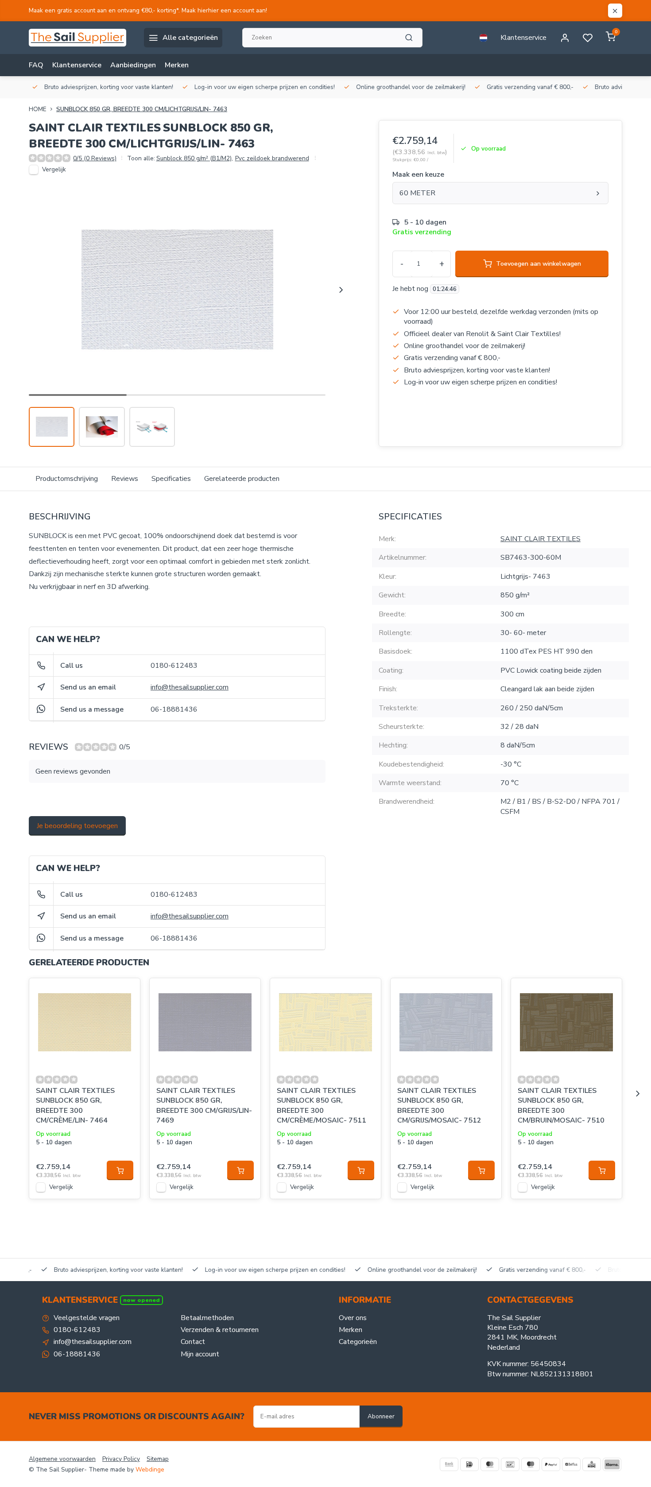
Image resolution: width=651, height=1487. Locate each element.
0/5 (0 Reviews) (94, 158)
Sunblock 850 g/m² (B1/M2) (194, 158)
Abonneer (381, 1417)
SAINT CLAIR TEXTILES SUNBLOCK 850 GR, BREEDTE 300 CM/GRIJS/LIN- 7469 (204, 1105)
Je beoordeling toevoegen (77, 826)
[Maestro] (530, 1464)
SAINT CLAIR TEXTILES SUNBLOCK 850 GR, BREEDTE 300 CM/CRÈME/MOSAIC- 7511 (321, 1105)
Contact (193, 1342)
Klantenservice (523, 38)
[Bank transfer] (449, 1464)
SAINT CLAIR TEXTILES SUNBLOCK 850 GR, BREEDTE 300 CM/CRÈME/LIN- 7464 (75, 1105)
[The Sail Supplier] (80, 37)
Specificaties (171, 479)
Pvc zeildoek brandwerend (272, 158)
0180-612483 (174, 665)
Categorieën (358, 1342)
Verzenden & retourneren (220, 1330)
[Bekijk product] (120, 1170)
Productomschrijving (66, 479)
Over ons (353, 1318)
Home (37, 109)
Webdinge (150, 1469)
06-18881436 (174, 709)
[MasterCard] (489, 1464)
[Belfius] (571, 1464)
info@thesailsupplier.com (190, 687)
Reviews (124, 479)
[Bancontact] (510, 1464)
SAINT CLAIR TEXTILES (540, 539)
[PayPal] (551, 1464)
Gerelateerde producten (241, 479)
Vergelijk (54, 169)
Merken (177, 65)
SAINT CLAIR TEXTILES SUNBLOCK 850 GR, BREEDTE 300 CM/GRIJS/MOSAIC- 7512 (439, 1105)
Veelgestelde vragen (87, 1318)
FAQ (36, 65)
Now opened (141, 1300)
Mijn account (200, 1354)
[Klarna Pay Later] (612, 1464)
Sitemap (158, 1459)
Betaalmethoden (207, 1318)
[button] (341, 290)
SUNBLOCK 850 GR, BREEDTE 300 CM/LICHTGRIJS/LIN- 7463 (141, 109)
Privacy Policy (121, 1459)
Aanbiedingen (133, 65)
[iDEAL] (469, 1464)
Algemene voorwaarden (62, 1459)
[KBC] (591, 1464)
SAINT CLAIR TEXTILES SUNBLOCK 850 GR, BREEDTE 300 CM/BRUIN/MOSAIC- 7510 (561, 1105)
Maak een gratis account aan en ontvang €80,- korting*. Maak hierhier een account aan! (148, 10)
